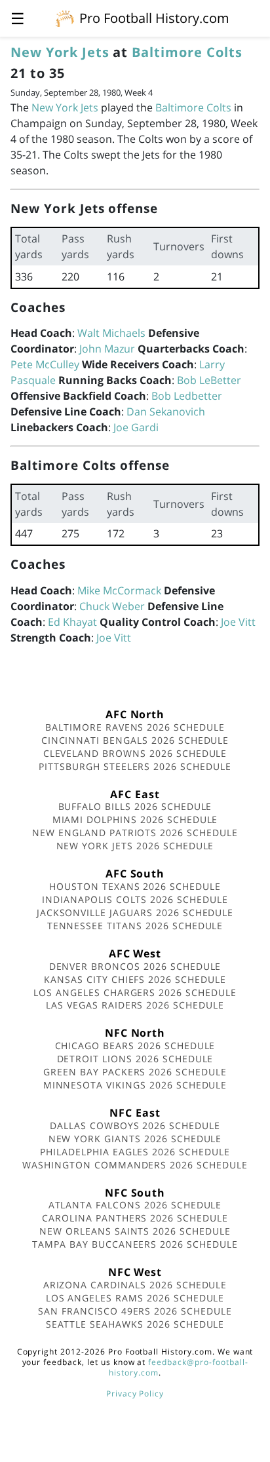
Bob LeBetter (209, 380)
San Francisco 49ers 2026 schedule (135, 1311)
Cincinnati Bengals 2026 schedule (135, 740)
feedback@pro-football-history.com (178, 1367)
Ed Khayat (72, 622)
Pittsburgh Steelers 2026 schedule (135, 766)
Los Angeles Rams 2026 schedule (135, 1298)
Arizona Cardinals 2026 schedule (135, 1285)
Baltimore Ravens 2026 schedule (135, 727)
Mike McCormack (119, 590)
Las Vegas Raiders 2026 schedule (135, 1005)
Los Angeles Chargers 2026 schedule (135, 992)
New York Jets (59, 52)
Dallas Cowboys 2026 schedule (135, 1125)
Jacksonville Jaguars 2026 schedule (135, 912)
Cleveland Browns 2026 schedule (135, 753)
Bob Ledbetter (186, 396)
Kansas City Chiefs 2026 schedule (135, 979)
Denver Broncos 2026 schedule (135, 966)
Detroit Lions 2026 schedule (135, 1058)
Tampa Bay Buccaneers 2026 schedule (135, 1244)
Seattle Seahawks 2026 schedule (135, 1324)
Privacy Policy (135, 1393)
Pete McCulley (44, 364)
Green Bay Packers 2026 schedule (135, 1072)
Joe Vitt (238, 622)
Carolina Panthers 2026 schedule (135, 1218)
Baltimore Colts (187, 52)
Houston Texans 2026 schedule (135, 886)
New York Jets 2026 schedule (135, 845)
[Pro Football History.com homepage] (65, 17)
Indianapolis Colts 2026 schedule (135, 899)
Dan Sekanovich (165, 411)
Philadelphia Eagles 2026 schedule (135, 1151)
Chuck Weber (112, 606)
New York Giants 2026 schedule (135, 1138)
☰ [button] (17, 18)
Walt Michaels (111, 333)
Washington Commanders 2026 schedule (135, 1165)
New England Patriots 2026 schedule (135, 832)
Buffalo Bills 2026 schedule (135, 806)
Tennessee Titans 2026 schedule (135, 925)
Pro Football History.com (154, 18)
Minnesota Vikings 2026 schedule (135, 1085)
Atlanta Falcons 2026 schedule (135, 1205)
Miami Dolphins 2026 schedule (135, 819)
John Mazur (107, 348)
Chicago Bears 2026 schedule (135, 1045)
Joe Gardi (136, 427)
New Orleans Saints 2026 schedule (135, 1231)
